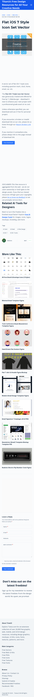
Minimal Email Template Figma (13, 301)
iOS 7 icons (14, 233)
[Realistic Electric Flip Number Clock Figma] (17, 456)
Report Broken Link (23, 124)
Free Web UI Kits (8, 652)
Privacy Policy (7, 676)
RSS (12, 686)
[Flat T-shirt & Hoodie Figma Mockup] (17, 361)
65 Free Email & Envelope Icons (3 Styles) (16, 277)
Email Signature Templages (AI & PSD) (15, 419)
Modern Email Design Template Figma (15, 396)
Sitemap (5, 678)
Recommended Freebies (11, 683)
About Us (5, 673)
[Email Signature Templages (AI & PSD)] (17, 407)
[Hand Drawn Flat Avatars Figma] (17, 338)
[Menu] (31, 5)
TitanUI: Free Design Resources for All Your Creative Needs (15, 4)
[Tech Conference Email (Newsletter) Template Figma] (17, 312)
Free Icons (6, 658)
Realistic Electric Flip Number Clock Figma (16, 468)
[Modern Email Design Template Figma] (17, 384)
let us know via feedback (16, 197)
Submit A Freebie (8, 681)
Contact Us (15, 673)
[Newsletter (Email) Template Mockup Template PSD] (17, 431)
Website (5, 538)
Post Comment (8, 569)
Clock (5, 229)
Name (5, 527)
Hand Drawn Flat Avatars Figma (13, 349)
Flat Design (21, 229)
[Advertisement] (17, 69)
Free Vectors (7, 650)
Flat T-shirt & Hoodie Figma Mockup (14, 372)
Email (12, 229)
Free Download (8, 142)
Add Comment (8, 544)
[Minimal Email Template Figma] (17, 289)
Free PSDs (6, 655)
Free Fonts (6, 663)
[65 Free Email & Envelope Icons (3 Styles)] (17, 266)
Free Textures (7, 660)
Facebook (5, 686)
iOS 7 (5, 233)
